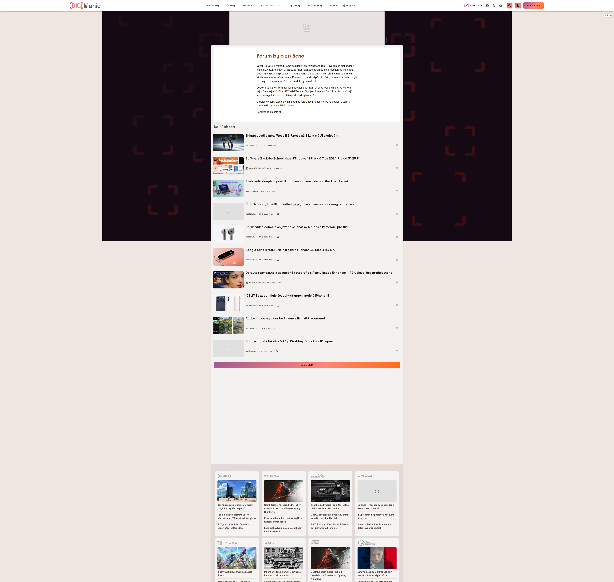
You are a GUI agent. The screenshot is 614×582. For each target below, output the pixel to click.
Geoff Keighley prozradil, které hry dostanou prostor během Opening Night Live (282, 508)
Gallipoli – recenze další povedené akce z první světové (376, 507)
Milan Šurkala (252, 146)
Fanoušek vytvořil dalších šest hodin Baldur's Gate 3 (283, 530)
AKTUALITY (282, 91)
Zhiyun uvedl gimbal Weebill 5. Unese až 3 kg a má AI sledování (292, 136)
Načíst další (307, 365)
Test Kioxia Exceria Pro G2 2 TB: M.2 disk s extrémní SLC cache (330, 507)
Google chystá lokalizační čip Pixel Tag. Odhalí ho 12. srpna (289, 341)
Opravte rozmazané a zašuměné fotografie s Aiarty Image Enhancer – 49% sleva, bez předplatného (319, 273)
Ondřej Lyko (251, 214)
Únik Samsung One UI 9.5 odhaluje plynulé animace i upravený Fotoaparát (301, 204)
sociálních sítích (285, 105)
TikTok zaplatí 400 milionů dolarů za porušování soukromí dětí (330, 526)
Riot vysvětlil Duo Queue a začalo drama (234, 574)
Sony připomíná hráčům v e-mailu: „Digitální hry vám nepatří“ (235, 507)
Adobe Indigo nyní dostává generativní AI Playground (285, 318)
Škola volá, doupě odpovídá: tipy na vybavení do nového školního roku (298, 181)
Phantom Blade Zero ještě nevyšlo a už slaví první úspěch (283, 520)
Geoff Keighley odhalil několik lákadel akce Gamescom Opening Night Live (328, 575)
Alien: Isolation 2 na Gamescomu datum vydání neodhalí (375, 526)
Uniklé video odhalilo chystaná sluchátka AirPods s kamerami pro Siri (297, 227)
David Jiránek (252, 191)
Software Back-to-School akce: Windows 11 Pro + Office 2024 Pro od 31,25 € (302, 158)
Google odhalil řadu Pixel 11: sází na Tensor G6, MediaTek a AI (290, 250)
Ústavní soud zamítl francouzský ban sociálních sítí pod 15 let (375, 574)
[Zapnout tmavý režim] (518, 5)
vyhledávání (309, 95)
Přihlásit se (533, 5)
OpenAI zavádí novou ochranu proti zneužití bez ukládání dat (329, 516)
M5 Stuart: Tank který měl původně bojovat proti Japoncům (282, 574)
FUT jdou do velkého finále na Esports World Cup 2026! (233, 526)
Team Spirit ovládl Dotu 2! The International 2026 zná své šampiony (236, 516)
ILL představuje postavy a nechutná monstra (376, 516)
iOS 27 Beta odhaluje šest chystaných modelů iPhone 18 (288, 296)
